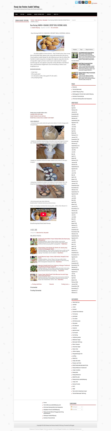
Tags (81, 49)
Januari (73, 112)
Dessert (74, 309)
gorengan (75, 316)
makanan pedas (77, 337)
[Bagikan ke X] (34, 230)
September (74, 120)
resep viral (75, 381)
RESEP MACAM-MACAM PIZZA (80, 365)
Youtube (22, 14)
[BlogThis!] (33, 230)
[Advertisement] (22, 63)
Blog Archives (89, 49)
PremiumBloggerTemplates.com (61, 429)
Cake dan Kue (38, 20)
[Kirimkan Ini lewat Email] (31, 230)
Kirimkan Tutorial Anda (78, 96)
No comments (54, 27)
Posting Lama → (65, 284)
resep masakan (76, 370)
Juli (72, 124)
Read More (64, 244)
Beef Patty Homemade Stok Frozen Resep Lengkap (85, 64)
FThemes (36, 429)
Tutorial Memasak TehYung (79, 393)
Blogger (72, 425)
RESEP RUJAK (76, 377)
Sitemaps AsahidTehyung (50, 415)
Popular (75, 49)
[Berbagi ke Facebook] (36, 230)
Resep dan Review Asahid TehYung (26, 6)
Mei (72, 105)
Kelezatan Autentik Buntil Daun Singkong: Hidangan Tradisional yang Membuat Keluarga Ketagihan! (54, 266)
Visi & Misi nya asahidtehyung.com (52, 405)
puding (74, 356)
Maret (73, 133)
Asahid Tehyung (36, 27)
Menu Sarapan (76, 344)
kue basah (75, 332)
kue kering (75, 335)
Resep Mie (75, 372)
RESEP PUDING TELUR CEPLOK (38, 116)
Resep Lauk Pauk (77, 363)
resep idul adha (76, 360)
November (74, 116)
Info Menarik (76, 325)
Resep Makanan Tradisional (79, 367)
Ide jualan (45, 20)
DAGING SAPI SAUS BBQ (36, 114)
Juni (73, 126)
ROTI (74, 386)
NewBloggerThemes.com (75, 429)
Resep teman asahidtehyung (80, 379)
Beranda (52, 284)
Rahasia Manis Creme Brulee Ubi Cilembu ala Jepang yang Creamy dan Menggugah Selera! (52, 248)
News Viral (75, 349)
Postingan (74, 407)
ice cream (75, 318)
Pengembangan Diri (77, 353)
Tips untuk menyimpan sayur (80, 391)
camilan (74, 304)
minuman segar (76, 346)
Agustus (74, 122)
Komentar (74, 409)
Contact (49, 14)
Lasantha (50, 429)
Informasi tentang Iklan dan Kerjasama (82, 98)
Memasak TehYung (77, 342)
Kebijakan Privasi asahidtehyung (52, 409)
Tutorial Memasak (77, 89)
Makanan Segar (76, 339)
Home (16, 14)
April (73, 108)
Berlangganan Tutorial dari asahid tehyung (83, 94)
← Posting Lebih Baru (36, 284)
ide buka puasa (76, 321)
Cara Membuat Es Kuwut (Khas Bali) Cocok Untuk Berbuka (86, 53)
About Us (56, 14)
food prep (75, 314)
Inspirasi (75, 328)
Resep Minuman (77, 374)
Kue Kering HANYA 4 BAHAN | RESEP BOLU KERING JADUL (48, 25)
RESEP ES (75, 358)
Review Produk (76, 384)
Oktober (74, 118)
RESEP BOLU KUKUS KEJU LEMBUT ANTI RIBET (42, 117)
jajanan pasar (76, 330)
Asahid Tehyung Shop (39, 14)
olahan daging (76, 351)
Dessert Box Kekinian (78, 311)
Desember (74, 114)
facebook (29, 14)
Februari (74, 110)
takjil (74, 388)
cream (74, 307)
